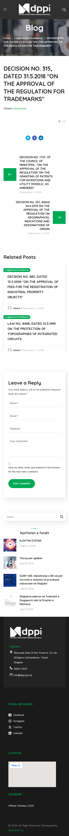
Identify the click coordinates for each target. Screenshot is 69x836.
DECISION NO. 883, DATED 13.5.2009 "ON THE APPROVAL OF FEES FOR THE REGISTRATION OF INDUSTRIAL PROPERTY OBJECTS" (33, 287)
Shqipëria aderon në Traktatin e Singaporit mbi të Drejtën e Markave (39, 600)
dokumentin (19, 108)
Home (7, 38)
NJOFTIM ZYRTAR (30, 540)
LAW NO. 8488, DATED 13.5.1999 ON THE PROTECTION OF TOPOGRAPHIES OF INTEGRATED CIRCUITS (32, 331)
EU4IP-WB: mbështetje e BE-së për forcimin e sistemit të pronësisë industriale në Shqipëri (41, 579)
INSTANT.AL (16, 830)
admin (16, 308)
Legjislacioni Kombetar (28, 38)
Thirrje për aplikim (31, 558)
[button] (64, 9)
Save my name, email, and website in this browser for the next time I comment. (34, 469)
